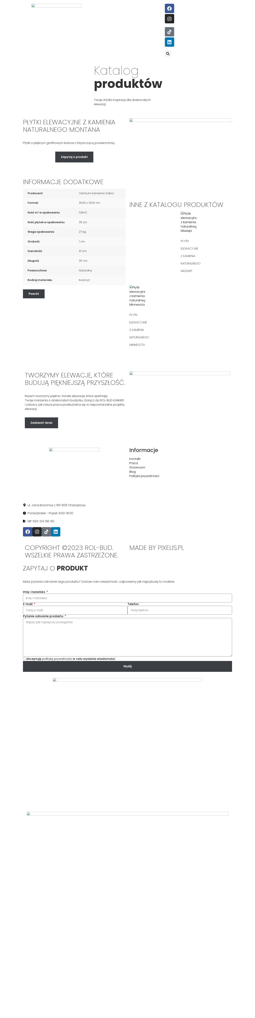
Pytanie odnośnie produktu (43, 616)
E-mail (28, 604)
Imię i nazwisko (34, 592)
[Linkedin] (169, 42)
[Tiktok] (169, 31)
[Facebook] (169, 8)
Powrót (34, 294)
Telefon (133, 604)
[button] (168, 53)
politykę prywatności (57, 659)
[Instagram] (169, 18)
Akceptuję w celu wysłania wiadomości (70, 659)
